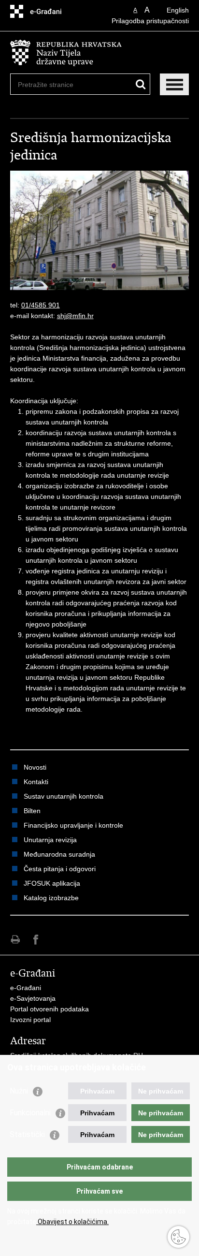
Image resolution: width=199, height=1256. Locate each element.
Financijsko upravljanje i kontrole (73, 825)
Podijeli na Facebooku (36, 940)
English (178, 10)
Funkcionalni (30, 1112)
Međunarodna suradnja (59, 854)
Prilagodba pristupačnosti (150, 21)
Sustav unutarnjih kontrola (63, 796)
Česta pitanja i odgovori (60, 869)
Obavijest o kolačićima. (72, 1222)
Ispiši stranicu (15, 940)
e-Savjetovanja (33, 998)
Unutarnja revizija (50, 840)
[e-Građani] (51, 11)
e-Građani (25, 988)
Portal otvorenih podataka (49, 1009)
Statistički (27, 1134)
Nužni (19, 1090)
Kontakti (36, 782)
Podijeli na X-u (57, 940)
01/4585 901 (40, 305)
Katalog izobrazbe (51, 898)
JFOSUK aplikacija (52, 883)
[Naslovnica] (99, 53)
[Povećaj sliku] (99, 230)
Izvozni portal (30, 1019)
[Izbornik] (174, 84)
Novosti (35, 767)
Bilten (32, 811)
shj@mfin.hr (75, 316)
